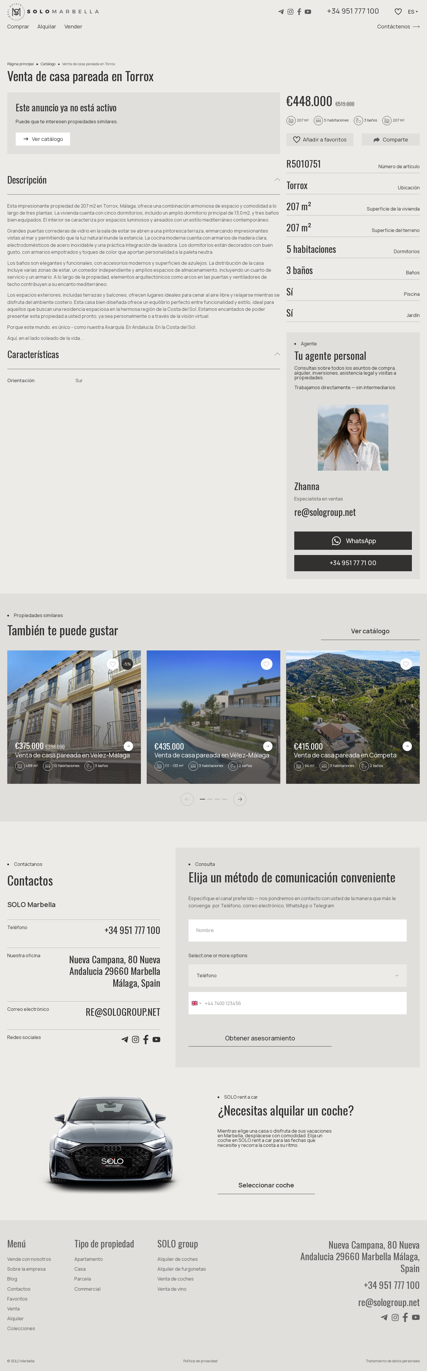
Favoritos (17, 1299)
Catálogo (48, 63)
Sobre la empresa (26, 1269)
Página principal (20, 63)
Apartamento (88, 1259)
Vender (73, 26)
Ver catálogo (370, 631)
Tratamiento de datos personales (393, 1361)
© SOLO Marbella (21, 1361)
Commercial (87, 1289)
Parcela (82, 1279)
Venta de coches (175, 1279)
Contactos (19, 1289)
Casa (80, 1269)
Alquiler (15, 1318)
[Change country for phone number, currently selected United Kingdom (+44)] (196, 1003)
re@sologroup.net (325, 511)
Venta (13, 1308)
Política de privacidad (200, 1361)
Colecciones (21, 1328)
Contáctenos (393, 26)
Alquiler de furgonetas (181, 1269)
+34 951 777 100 (353, 11)
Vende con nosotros (29, 1259)
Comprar (18, 26)
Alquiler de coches (177, 1259)
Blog (12, 1279)
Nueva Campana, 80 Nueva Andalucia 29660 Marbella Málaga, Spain (360, 1256)
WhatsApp (361, 540)
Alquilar (46, 26)
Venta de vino (171, 1289)
